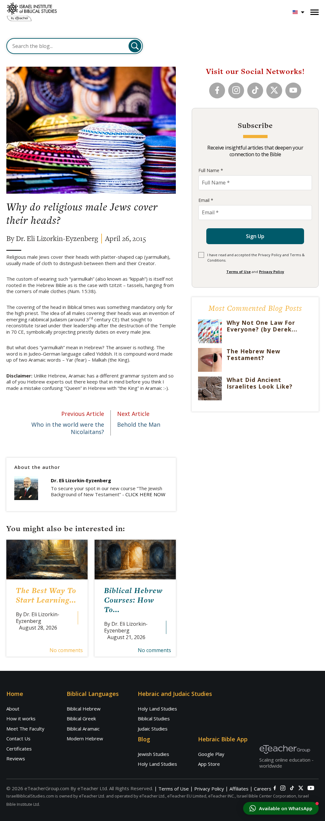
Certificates (19, 748)
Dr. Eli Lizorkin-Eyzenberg (81, 480)
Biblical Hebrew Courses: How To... (133, 600)
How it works (21, 718)
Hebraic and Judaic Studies (175, 694)
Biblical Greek (81, 718)
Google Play (211, 754)
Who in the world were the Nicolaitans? (67, 423)
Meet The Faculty (25, 728)
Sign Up (255, 236)
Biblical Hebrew (84, 708)
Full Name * (210, 170)
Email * (205, 200)
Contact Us (18, 738)
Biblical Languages (93, 694)
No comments (66, 650)
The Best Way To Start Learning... (46, 595)
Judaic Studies (153, 728)
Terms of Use (238, 271)
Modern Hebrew (85, 738)
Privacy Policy (271, 271)
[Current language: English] (298, 12)
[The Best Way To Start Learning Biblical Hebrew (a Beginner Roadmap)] (47, 559)
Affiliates (239, 789)
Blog (144, 739)
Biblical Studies (154, 718)
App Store (209, 764)
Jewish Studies (153, 754)
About (12, 708)
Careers (262, 789)
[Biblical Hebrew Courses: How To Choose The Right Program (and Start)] (135, 559)
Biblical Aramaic (83, 728)
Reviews (15, 758)
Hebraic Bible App (223, 739)
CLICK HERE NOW (145, 494)
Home (14, 694)
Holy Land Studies (157, 708)
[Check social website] (275, 788)
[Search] (135, 46)
